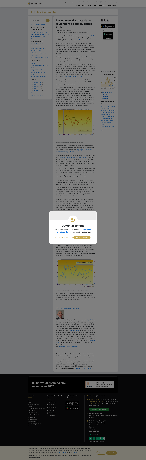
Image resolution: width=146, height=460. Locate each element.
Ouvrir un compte (82, 237)
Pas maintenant (64, 237)
